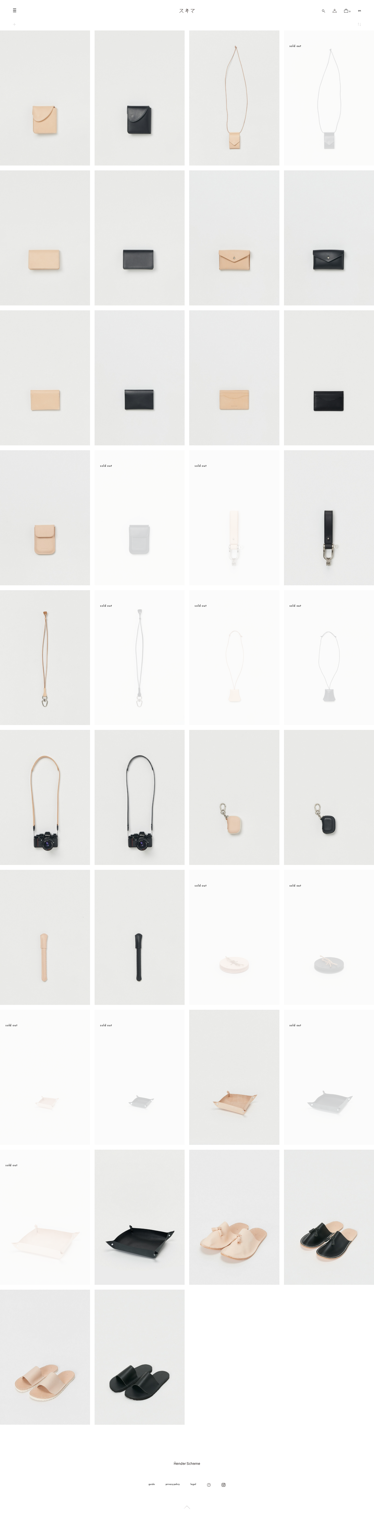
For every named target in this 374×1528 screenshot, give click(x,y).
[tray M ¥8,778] (234, 1143)
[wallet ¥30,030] (45, 163)
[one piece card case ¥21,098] (234, 303)
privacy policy (173, 1484)
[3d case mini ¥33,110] (234, 863)
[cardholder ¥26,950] (234, 443)
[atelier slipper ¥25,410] (45, 1422)
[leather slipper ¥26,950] (234, 1282)
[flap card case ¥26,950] (45, 583)
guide (151, 1484)
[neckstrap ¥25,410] (45, 723)
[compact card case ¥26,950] (45, 443)
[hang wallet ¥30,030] (234, 163)
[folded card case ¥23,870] (45, 303)
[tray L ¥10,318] (140, 1282)
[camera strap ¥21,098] (45, 863)
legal (193, 1484)
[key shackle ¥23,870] (329, 583)
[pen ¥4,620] (45, 1003)
